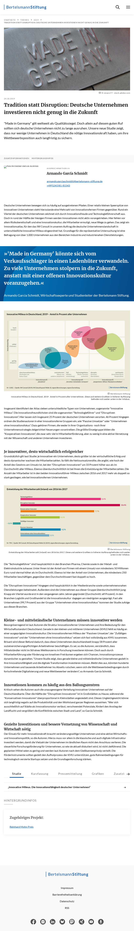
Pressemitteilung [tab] (70, 773)
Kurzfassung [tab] (39, 773)
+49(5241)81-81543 (58, 185)
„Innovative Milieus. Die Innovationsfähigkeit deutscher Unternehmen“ (49, 787)
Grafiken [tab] (98, 773)
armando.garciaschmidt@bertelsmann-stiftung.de (74, 181)
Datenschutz (67, 901)
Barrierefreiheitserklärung (67, 894)
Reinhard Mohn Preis (22, 826)
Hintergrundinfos (42, 158)
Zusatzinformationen (16, 158)
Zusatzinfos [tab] (122, 773)
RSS (67, 907)
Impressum (67, 887)
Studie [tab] (16, 773)
